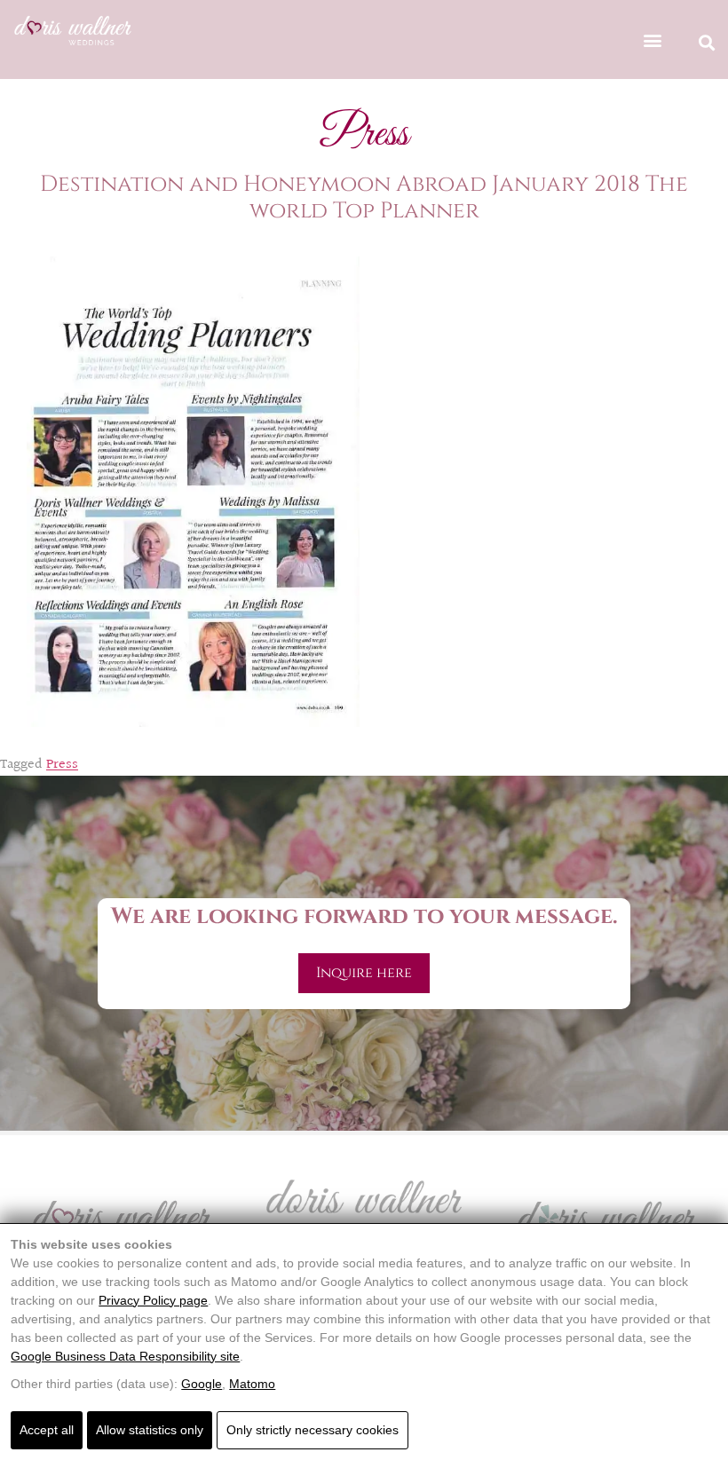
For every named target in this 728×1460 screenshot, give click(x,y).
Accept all (47, 1430)
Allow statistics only (149, 1430)
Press (62, 765)
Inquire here (364, 973)
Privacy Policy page (153, 1300)
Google (201, 1384)
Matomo (252, 1384)
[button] (652, 39)
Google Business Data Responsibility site (125, 1356)
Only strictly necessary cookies (312, 1430)
